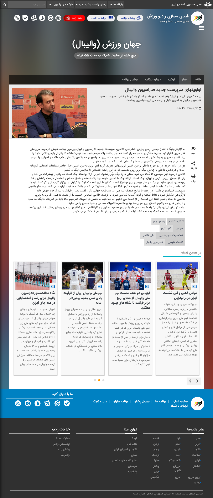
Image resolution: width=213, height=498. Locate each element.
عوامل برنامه (130, 79)
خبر (198, 438)
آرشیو (171, 79)
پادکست (132, 471)
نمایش (196, 466)
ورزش (156, 466)
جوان (156, 449)
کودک (134, 438)
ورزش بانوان (177, 468)
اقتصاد (155, 438)
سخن (134, 455)
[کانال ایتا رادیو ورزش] (57, 404)
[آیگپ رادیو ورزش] (27, 404)
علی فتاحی (147, 235)
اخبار (185, 79)
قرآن (197, 460)
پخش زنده (77, 18)
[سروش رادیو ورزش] (37, 404)
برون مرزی (194, 477)
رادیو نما (65, 455)
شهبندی (166, 228)
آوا (178, 438)
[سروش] (42, 19)
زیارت (197, 483)
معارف (156, 460)
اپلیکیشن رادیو (61, 444)
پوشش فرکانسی (127, 18)
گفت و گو (174, 460)
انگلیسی (154, 477)
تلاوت (197, 449)
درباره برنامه (153, 79)
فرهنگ (155, 455)
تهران (177, 449)
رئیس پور (159, 221)
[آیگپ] (58, 19)
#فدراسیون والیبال (154, 242)
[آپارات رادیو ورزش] (47, 404)
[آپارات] (34, 19)
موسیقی (132, 466)
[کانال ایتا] (50, 19)
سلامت (196, 455)
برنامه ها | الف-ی (98, 18)
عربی (156, 471)
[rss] (17, 19)
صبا (178, 455)
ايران (197, 444)
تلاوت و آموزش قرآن (125, 449)
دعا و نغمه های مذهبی (124, 460)
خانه (198, 79)
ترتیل (156, 444)
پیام (178, 444)
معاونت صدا (63, 438)
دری (177, 477)
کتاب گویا (132, 444)
